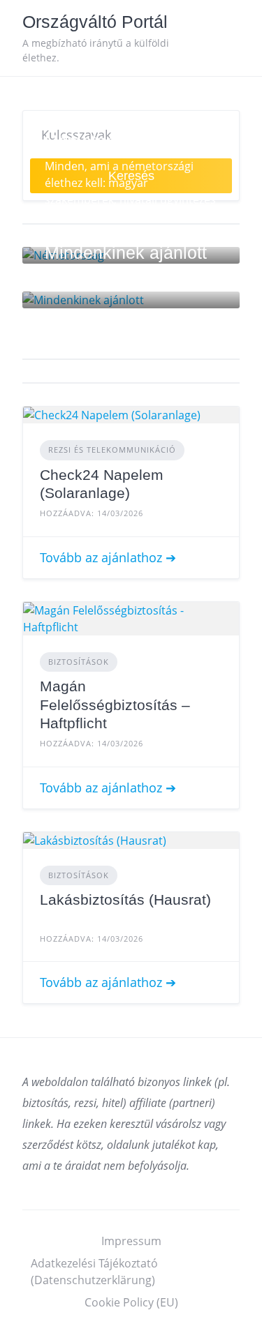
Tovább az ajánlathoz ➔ (108, 557)
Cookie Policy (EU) (131, 1302)
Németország (97, 141)
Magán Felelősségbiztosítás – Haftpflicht (115, 704)
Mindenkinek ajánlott (126, 252)
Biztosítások (78, 661)
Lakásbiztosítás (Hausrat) (125, 899)
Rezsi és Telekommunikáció (112, 449)
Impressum (131, 1241)
